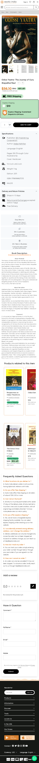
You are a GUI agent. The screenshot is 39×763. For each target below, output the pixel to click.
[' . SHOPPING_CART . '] (34, 2)
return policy (22, 511)
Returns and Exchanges (17, 200)
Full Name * (7, 627)
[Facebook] (13, 746)
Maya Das (33, 453)
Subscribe (29, 692)
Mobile (5, 653)
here (24, 550)
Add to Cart (25, 125)
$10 (8, 105)
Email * (5, 640)
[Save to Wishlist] (18, 83)
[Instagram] (21, 746)
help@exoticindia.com (12, 541)
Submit (11, 671)
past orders (10, 552)
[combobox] (19, 7)
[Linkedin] (24, 746)
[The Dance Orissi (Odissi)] (14, 445)
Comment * (7, 610)
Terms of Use (24, 665)
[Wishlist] (30, 2)
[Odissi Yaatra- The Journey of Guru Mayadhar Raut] (5, 69)
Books (7, 12)
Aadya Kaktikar (20, 144)
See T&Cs (23, 224)
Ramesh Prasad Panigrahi (13, 398)
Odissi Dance (33, 393)
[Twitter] (16, 746)
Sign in (26, 2)
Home (3, 12)
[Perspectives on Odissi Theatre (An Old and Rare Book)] (14, 389)
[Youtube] (26, 746)
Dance (20, 12)
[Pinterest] (18, 746)
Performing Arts (13, 12)
